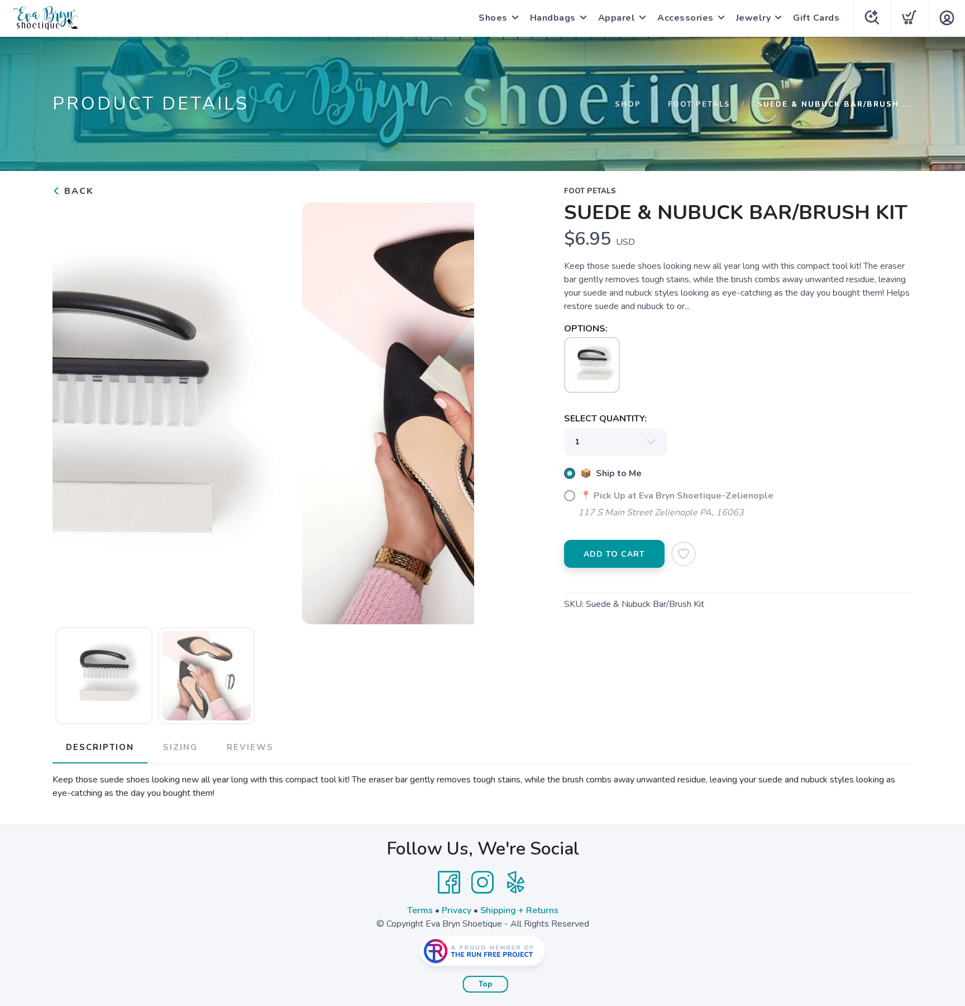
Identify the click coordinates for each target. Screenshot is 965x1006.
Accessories (685, 18)
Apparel (617, 18)
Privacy (456, 910)
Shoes (493, 18)
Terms (420, 910)
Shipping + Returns (519, 910)
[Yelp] (516, 882)
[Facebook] (449, 882)
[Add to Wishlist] (683, 554)
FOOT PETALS (699, 104)
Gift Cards (816, 18)
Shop (628, 104)
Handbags (553, 18)
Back (77, 191)
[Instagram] (482, 882)
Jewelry (753, 18)
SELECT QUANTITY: (605, 418)
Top (486, 984)
